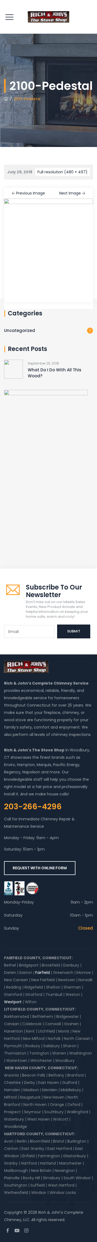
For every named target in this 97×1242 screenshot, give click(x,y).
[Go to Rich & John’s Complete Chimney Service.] (6, 99)
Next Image (70, 193)
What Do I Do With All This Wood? (54, 373)
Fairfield (42, 972)
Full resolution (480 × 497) (62, 172)
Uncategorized (19, 330)
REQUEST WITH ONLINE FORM (40, 868)
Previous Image (30, 193)
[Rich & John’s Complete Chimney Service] (48, 17)
